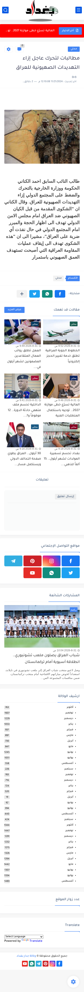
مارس (69, 735)
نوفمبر (69, 713)
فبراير (70, 729)
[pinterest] (32, 561)
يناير (70, 724)
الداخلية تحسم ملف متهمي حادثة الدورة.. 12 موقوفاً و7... (29, 30)
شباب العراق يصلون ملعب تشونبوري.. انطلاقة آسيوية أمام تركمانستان (46, 659)
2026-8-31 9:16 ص (27, 448)
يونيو (70, 752)
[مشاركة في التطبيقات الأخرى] (22, 294)
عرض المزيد (14, 309)
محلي (74, 49)
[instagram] (52, 561)
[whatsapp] (52, 572)
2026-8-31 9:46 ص (65, 400)
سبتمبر (68, 769)
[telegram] (13, 561)
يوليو (70, 758)
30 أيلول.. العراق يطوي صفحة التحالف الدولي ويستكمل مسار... (24, 459)
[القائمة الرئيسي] (78, 10)
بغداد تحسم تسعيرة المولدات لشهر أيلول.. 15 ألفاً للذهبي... (62, 459)
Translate (36, 941)
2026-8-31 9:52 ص (65, 345)
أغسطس (67, 763)
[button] (60, 294)
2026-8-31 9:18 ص (65, 448)
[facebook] (71, 561)
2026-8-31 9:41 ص (27, 400)
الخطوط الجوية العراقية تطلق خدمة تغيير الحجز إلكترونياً (62, 356)
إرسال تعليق (65, 496)
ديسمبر (68, 718)
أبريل (70, 741)
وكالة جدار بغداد (26, 956)
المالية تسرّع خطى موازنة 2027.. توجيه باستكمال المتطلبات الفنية (62, 410)
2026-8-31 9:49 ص (27, 345)
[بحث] (5, 10)
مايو (70, 746)
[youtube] (32, 572)
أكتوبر (70, 707)
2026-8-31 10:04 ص (64, 650)
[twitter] (71, 572)
